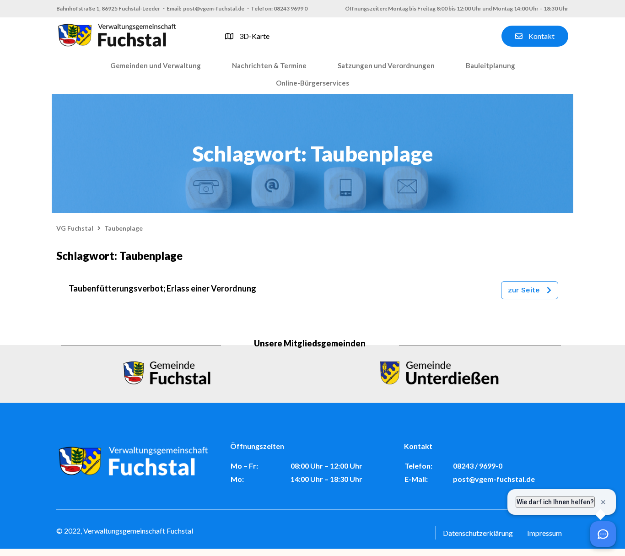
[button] (155, 66)
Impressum (544, 533)
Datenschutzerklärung (478, 533)
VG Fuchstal (74, 228)
